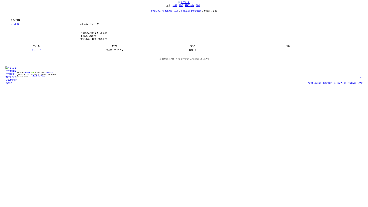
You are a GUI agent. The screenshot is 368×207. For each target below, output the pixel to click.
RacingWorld (340, 83)
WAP (360, 83)
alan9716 (15, 24)
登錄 (181, 5)
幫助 (198, 5)
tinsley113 (36, 50)
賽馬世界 (155, 11)
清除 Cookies (314, 83)
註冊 (175, 5)
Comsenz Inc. (49, 72)
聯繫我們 (327, 83)
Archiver (352, 83)
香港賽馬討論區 (170, 11)
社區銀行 (189, 5)
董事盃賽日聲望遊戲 (191, 11)
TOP (360, 77)
